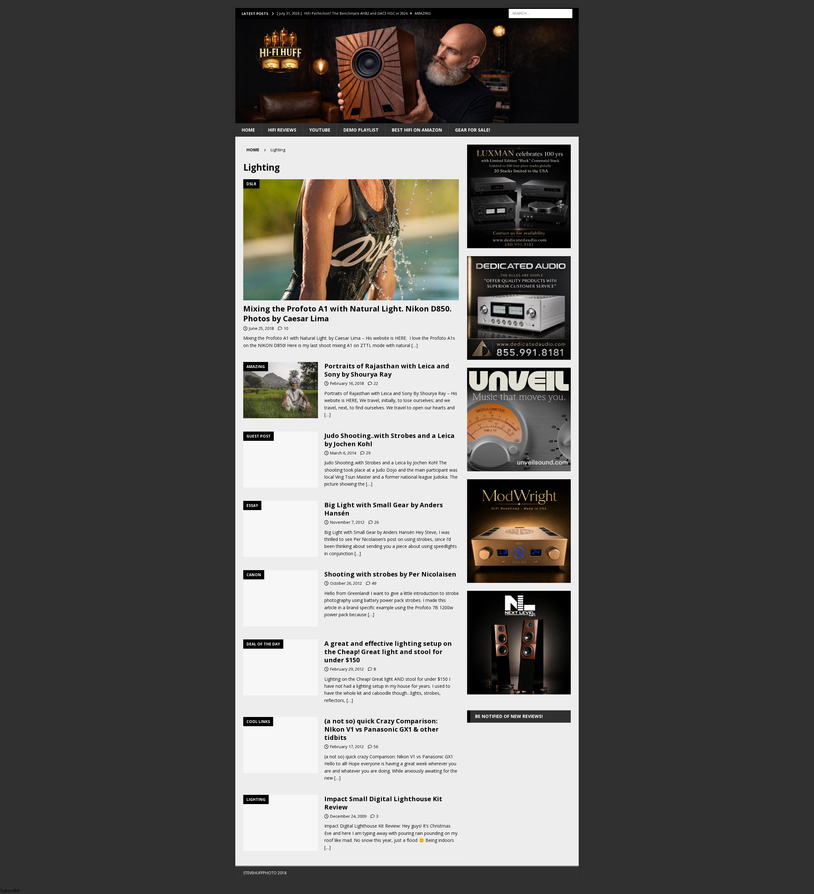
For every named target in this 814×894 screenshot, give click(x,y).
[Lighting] (280, 823)
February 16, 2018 (347, 383)
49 (374, 583)
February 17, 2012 (347, 746)
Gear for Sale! (472, 130)
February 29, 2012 (347, 669)
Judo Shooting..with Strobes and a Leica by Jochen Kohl (389, 439)
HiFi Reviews (282, 130)
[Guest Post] (280, 460)
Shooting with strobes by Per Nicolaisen (390, 574)
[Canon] (280, 598)
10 (286, 328)
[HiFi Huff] (407, 119)
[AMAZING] (280, 390)
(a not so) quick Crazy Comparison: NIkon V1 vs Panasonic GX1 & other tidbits (381, 729)
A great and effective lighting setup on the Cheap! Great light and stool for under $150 (388, 651)
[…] (414, 345)
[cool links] (280, 745)
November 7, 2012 (347, 522)
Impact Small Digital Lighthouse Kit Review (383, 803)
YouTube (319, 130)
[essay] (280, 529)
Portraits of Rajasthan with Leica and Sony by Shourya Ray (386, 370)
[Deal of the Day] (280, 667)
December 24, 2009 (348, 816)
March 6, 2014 (343, 453)
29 (368, 453)
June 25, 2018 (261, 328)
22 (376, 383)
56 (376, 746)
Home (248, 130)
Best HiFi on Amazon (417, 130)
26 (376, 522)
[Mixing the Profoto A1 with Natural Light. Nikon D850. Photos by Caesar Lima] (351, 239)
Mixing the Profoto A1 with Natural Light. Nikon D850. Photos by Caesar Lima (347, 313)
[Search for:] (540, 13)
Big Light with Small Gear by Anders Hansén (383, 509)
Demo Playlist (361, 130)
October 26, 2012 (346, 583)
